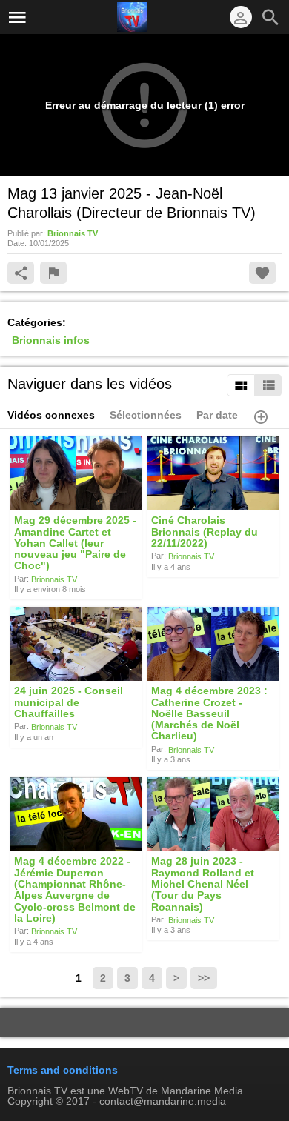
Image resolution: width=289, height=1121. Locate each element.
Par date (217, 415)
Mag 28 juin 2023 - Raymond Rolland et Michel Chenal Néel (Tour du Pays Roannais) (202, 884)
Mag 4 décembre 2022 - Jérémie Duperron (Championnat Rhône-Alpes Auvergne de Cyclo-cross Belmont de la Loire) (75, 890)
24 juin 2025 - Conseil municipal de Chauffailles (68, 702)
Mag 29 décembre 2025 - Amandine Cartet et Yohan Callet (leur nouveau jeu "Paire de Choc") (75, 543)
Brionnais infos (51, 340)
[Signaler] (53, 273)
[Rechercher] (270, 17)
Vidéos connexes (51, 415)
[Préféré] (262, 273)
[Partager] (20, 273)
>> (204, 978)
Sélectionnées (146, 415)
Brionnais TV (54, 578)
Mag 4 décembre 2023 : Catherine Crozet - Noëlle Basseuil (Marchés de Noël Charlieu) (209, 713)
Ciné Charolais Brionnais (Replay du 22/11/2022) (204, 532)
